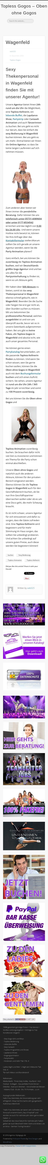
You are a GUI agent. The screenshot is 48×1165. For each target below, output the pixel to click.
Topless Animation (15, 560)
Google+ (29, 27)
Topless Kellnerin (33, 560)
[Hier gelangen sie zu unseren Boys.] (24, 1014)
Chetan (18, 1146)
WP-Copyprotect (29, 1146)
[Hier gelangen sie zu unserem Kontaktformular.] (24, 748)
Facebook (18, 27)
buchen (10, 555)
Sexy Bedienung (24, 555)
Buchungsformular (31, 373)
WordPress (7, 1142)
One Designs (33, 1138)
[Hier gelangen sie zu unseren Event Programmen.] (24, 718)
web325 (13, 51)
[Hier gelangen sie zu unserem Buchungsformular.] (24, 898)
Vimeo (23, 27)
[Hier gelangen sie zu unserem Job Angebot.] (24, 784)
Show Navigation (38, 23)
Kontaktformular (15, 240)
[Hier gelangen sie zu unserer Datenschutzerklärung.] (24, 689)
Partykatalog (13, 351)
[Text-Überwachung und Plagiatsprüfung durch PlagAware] (19, 1020)
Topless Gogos (15, 60)
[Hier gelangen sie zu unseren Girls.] (24, 976)
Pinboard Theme (19, 1138)
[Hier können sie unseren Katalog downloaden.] (24, 658)
